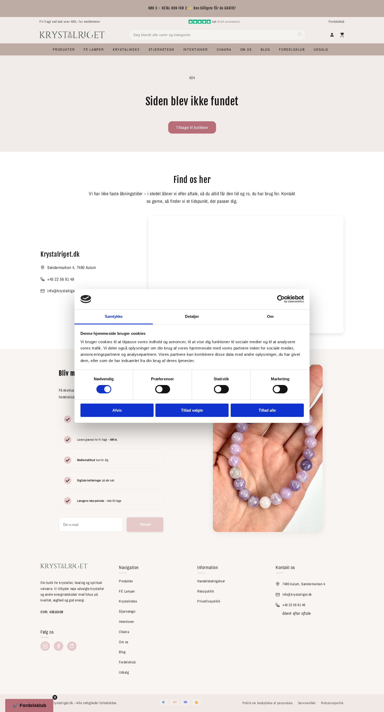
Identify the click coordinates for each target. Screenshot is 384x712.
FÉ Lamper (127, 591)
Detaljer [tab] (192, 316)
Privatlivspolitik (208, 601)
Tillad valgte (192, 410)
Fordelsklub (337, 21)
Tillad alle (267, 410)
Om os (124, 642)
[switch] (162, 389)
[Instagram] (45, 646)
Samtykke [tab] (114, 316)
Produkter (126, 581)
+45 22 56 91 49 (60, 279)
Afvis (117, 410)
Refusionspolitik (332, 703)
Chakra (124, 631)
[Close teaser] (54, 697)
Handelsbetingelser (211, 581)
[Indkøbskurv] (342, 34)
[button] (64, 49)
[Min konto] (332, 34)
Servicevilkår (307, 703)
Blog (122, 652)
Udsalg (124, 672)
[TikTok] (72, 646)
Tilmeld (145, 524)
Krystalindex (128, 601)
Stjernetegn (127, 611)
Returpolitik (205, 591)
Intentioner (126, 621)
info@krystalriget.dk (64, 291)
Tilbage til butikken (192, 127)
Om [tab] (270, 316)
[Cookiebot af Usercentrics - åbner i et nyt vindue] (281, 299)
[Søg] (300, 35)
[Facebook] (58, 646)
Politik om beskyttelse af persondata (267, 703)
